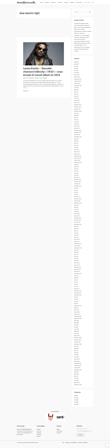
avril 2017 (76, 284)
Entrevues (60, 2)
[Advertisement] (43, 28)
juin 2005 (76, 376)
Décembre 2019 (77, 218)
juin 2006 (76, 350)
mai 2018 (76, 256)
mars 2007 (76, 333)
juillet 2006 (76, 348)
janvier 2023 (77, 153)
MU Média (76, 400)
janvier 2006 (77, 361)
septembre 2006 (78, 344)
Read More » (26, 90)
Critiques (66, 2)
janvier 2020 (77, 215)
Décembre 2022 (77, 156)
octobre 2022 (77, 160)
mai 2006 (76, 352)
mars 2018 (76, 260)
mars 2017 (76, 286)
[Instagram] (90, 2)
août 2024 (76, 113)
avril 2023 (76, 147)
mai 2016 (76, 297)
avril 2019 (76, 235)
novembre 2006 (77, 339)
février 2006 (77, 359)
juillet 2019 (76, 228)
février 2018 (77, 262)
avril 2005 (76, 378)
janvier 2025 (77, 102)
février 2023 (77, 151)
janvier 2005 (77, 382)
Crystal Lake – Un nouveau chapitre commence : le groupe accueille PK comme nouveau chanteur (81, 37)
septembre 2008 (78, 318)
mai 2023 (76, 145)
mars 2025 (76, 98)
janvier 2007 (77, 335)
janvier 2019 (77, 241)
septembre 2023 (78, 136)
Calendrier (72, 2)
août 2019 (76, 226)
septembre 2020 (78, 203)
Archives (38, 436)
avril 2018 (76, 258)
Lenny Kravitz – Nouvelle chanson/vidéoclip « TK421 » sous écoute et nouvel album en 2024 (43, 72)
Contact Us (59, 432)
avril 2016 (76, 299)
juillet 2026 (76, 64)
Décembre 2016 (77, 290)
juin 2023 (76, 143)
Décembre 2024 (77, 104)
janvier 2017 (77, 288)
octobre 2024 (77, 109)
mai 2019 (76, 233)
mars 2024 (76, 124)
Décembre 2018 (77, 243)
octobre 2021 (77, 183)
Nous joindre (79, 2)
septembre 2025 (78, 85)
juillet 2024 (76, 115)
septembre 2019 (78, 224)
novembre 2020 (77, 198)
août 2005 (76, 371)
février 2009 (77, 312)
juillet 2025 (76, 89)
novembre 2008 (77, 316)
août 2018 (76, 250)
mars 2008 (76, 329)
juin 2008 (76, 324)
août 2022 (76, 164)
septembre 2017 (78, 273)
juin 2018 (76, 254)
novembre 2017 (77, 269)
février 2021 (77, 196)
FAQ (63, 442)
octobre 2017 (77, 271)
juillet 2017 (76, 277)
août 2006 (76, 346)
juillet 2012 (76, 307)
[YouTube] (92, 2)
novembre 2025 (77, 81)
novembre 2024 (77, 106)
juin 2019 (76, 230)
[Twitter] (88, 2)
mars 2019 (76, 237)
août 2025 (76, 87)
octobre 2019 (77, 222)
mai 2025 (76, 94)
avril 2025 (76, 96)
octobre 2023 (77, 134)
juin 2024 (76, 117)
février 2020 (77, 213)
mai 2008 (76, 327)
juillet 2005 (76, 374)
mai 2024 (76, 119)
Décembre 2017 (77, 267)
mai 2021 (76, 192)
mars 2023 (76, 149)
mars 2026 (76, 72)
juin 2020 (76, 207)
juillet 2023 (76, 141)
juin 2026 (76, 66)
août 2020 (76, 205)
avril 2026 (76, 70)
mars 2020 (76, 211)
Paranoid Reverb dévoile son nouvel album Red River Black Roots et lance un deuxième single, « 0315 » (82, 43)
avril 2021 (76, 194)
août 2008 (76, 320)
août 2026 (76, 62)
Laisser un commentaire (28, 78)
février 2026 (77, 74)
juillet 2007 (76, 331)
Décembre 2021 (77, 179)
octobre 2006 (77, 342)
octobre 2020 (77, 200)
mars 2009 (76, 310)
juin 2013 (76, 303)
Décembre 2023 (77, 130)
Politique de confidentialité (71, 442)
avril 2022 (76, 173)
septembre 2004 (78, 384)
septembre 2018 (78, 248)
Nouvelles (47, 2)
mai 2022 (76, 171)
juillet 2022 (76, 166)
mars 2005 (76, 380)
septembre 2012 (78, 305)
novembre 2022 (77, 158)
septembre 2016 (78, 295)
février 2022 (77, 177)
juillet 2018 (76, 252)
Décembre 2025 (77, 79)
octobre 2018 (77, 245)
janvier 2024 (77, 128)
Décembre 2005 (77, 363)
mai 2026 (76, 68)
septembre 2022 (78, 162)
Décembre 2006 (77, 337)
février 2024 (77, 126)
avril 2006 (76, 354)
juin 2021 (76, 190)
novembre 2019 (77, 220)
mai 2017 (76, 282)
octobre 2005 (77, 367)
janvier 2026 (77, 77)
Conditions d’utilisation (82, 442)
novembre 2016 (77, 292)
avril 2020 (76, 209)
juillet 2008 (76, 322)
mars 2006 (76, 357)
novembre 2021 (77, 181)
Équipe (58, 429)
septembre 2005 (78, 369)
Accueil (41, 2)
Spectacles (53, 2)
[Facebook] (86, 2)
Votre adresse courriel (82, 428)
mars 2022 (76, 175)
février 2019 (77, 239)
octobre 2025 (77, 83)
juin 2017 (76, 280)
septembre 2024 (78, 111)
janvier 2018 (77, 265)
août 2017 (76, 275)
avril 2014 (76, 301)
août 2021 (76, 188)
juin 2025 (76, 91)
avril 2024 (76, 121)
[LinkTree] (84, 2)
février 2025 (77, 100)
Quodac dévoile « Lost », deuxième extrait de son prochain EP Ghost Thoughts (82, 49)
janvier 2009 (77, 314)
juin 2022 (76, 168)
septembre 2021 (78, 186)
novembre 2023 (77, 132)
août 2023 (76, 139)
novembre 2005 (77, 365)
